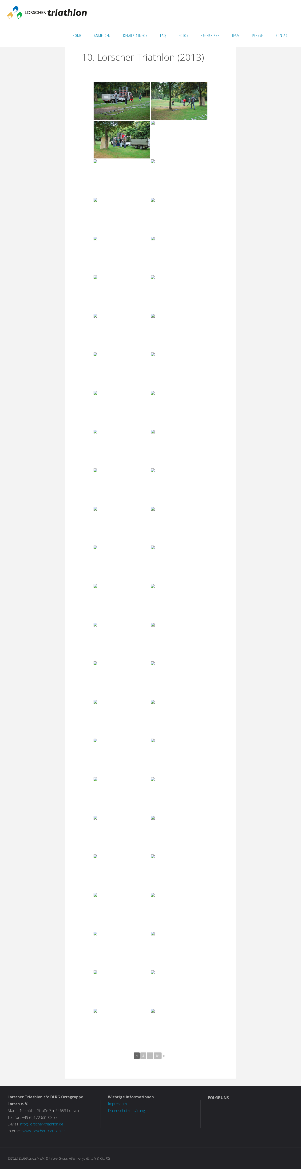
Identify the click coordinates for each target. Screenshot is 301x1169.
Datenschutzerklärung (126, 1110)
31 (158, 1055)
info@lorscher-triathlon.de (41, 1124)
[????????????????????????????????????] (122, 101)
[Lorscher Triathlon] (47, 11)
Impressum (117, 1103)
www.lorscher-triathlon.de (44, 1130)
